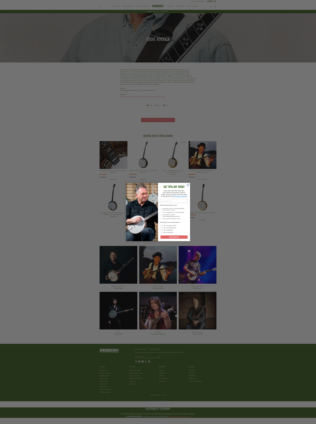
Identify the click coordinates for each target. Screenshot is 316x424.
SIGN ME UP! (174, 237)
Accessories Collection (180, 196)
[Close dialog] (188, 185)
